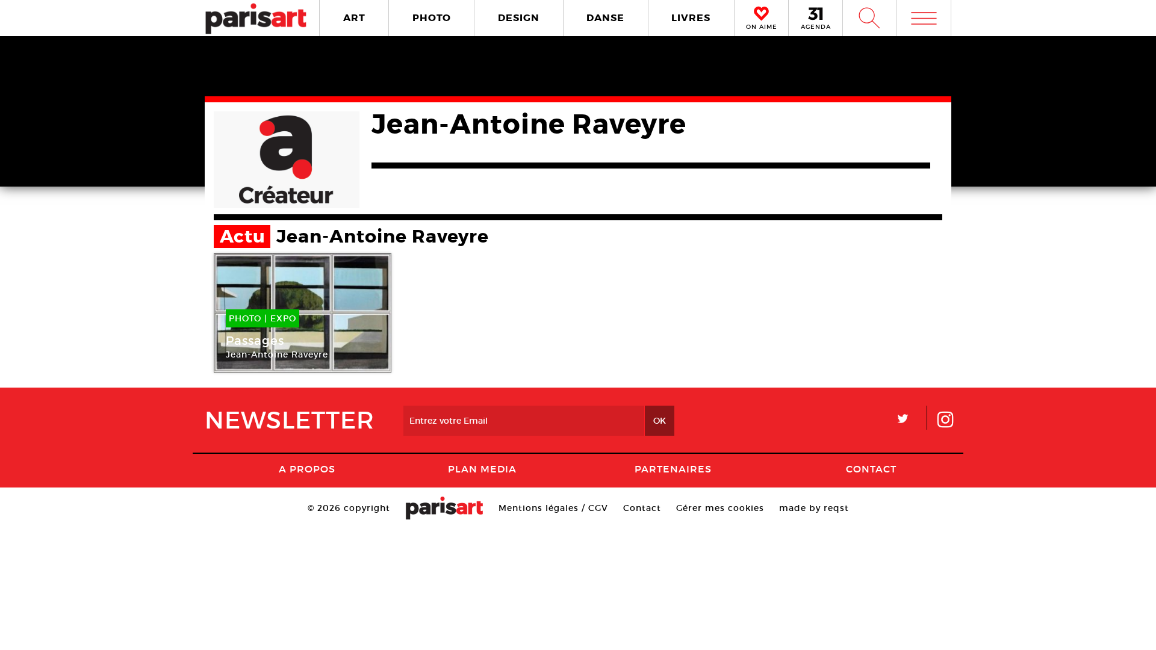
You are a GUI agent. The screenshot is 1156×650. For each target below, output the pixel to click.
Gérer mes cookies (720, 508)
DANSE (605, 17)
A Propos (307, 469)
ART (354, 17)
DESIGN (518, 17)
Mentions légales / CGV (553, 508)
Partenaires (673, 469)
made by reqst (814, 508)
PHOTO (431, 17)
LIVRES (690, 17)
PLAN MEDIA (482, 469)
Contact (871, 469)
